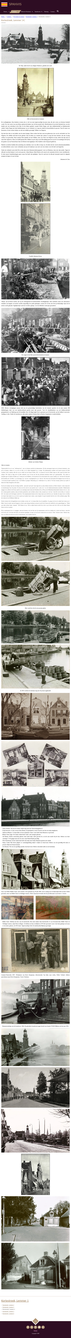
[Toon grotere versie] (35, 44)
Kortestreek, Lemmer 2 (8, 1305)
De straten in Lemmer (19, 16)
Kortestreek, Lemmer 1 (31, 16)
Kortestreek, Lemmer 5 (8, 1311)
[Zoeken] (58, 11)
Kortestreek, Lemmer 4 (44, 16)
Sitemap (35, 1330)
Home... (3, 16)
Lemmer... (9, 16)
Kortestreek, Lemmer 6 (8, 1313)
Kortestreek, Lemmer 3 (8, 1307)
